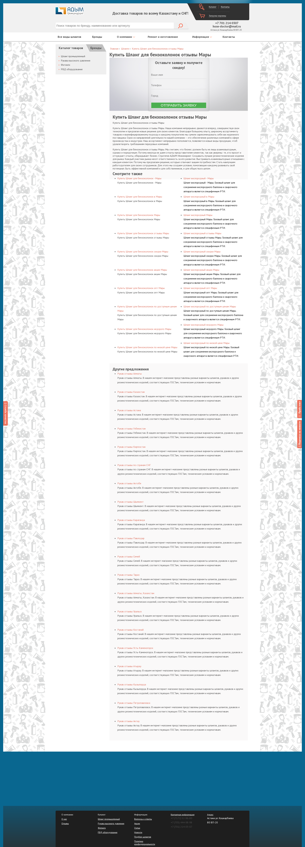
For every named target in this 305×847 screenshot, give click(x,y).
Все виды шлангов (69, 37)
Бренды (97, 37)
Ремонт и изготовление (163, 37)
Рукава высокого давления (75, 60)
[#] (299, 409)
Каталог (212, 6)
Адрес (210, 814)
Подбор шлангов (142, 836)
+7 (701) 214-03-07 (181, 826)
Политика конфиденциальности (144, 843)
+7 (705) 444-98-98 (181, 822)
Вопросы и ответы (143, 819)
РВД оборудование (72, 69)
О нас (64, 819)
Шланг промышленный (73, 56)
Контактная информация (182, 814)
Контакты (225, 6)
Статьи (137, 828)
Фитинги (65, 64)
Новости (138, 832)
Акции (137, 823)
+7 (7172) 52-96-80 (181, 818)
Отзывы (65, 823)
